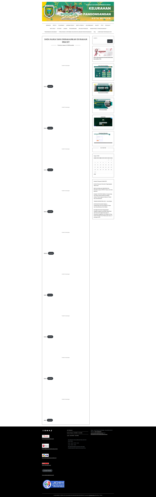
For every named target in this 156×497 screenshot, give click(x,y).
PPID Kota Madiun (103, 109)
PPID (102, 25)
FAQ (95, 31)
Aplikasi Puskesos (83, 28)
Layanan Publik (70, 25)
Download (50, 86)
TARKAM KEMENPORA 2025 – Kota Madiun (103, 201)
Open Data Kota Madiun (103, 65)
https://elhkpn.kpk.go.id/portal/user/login (50, 448)
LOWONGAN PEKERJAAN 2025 (105, 31)
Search (95, 38)
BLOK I (45, 420)
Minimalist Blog (92, 495)
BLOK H (45, 378)
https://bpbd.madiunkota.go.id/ (48, 475)
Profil (54, 25)
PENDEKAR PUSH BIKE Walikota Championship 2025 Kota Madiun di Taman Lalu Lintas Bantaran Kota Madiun (102, 205)
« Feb (95, 174)
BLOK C (45, 169)
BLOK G (45, 336)
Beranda (48, 25)
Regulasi (107, 25)
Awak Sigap (103, 116)
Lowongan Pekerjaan (47, 470)
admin (72, 45)
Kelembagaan (89, 25)
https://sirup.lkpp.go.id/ (46, 465)
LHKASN (65, 28)
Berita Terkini (80, 25)
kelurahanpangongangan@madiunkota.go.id (99, 434)
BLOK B (45, 128)
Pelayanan (61, 25)
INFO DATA (52, 28)
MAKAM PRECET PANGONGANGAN (98, 28)
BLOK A (45, 86)
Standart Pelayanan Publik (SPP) (100, 181)
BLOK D (45, 211)
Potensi (59, 28)
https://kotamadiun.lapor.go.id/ (48, 438)
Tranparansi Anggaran (50, 31)
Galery (97, 25)
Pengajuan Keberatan (103, 133)
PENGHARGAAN (73, 28)
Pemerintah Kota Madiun (103, 92)
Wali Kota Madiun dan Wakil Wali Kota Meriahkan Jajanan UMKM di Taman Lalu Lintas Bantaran (103, 190)
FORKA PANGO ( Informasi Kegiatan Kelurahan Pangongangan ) (75, 31)
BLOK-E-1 (45, 253)
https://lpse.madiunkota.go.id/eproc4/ (49, 457)
